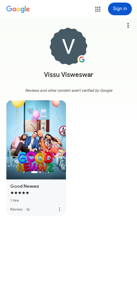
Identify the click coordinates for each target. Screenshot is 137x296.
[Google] (18, 9)
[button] (97, 9)
